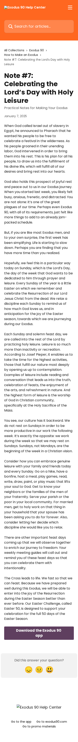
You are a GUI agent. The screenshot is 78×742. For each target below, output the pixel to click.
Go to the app (21, 722)
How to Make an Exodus (21, 55)
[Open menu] (70, 7)
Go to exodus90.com (51, 722)
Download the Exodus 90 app (39, 633)
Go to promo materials (39, 726)
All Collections (14, 50)
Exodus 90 (36, 50)
